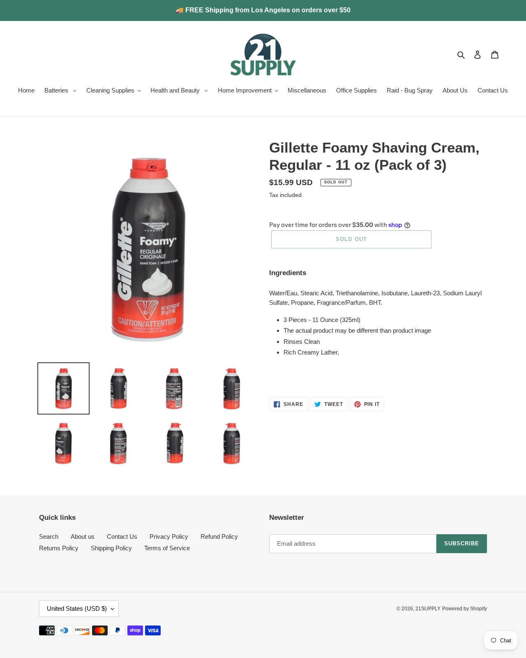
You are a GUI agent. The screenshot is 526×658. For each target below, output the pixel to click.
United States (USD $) (77, 608)
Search (48, 536)
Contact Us (122, 536)
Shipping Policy (111, 547)
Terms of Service (167, 547)
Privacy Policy (169, 536)
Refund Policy (219, 536)
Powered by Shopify (464, 609)
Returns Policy (58, 547)
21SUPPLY (428, 609)
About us (83, 536)
